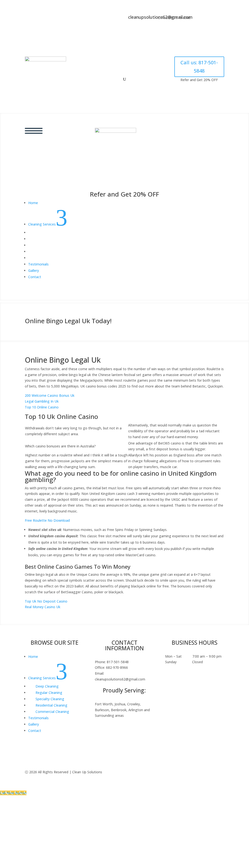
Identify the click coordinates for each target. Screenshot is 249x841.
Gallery (113, 71)
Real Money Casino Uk (42, 607)
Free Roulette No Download (47, 520)
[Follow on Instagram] (212, 19)
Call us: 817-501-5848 (199, 66)
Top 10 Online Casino (42, 407)
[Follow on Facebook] (202, 19)
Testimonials (154, 62)
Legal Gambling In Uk (42, 401)
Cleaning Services (118, 62)
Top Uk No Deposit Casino (46, 601)
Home (90, 62)
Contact (134, 71)
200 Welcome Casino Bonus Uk (49, 395)
